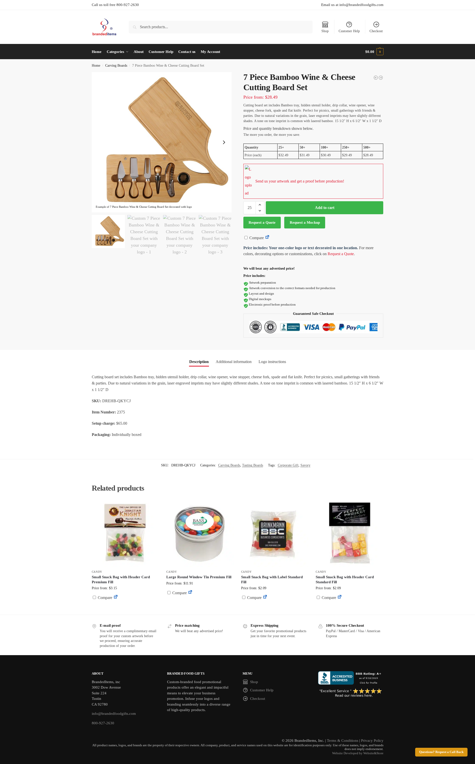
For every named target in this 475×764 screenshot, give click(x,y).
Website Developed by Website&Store (357, 753)
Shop (325, 31)
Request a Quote (262, 222)
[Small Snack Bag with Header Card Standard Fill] (349, 533)
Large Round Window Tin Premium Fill (198, 577)
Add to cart (324, 207)
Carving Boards (116, 65)
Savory (305, 465)
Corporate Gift (288, 465)
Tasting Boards (252, 465)
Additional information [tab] (234, 362)
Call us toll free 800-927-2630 (115, 5)
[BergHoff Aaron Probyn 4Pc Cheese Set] (375, 77)
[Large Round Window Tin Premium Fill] (200, 533)
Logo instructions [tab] (272, 362)
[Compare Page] (267, 238)
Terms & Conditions (342, 741)
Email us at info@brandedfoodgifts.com (352, 5)
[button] (374, 51)
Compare (256, 238)
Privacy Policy (372, 741)
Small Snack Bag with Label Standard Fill (272, 579)
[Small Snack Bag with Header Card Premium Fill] (125, 533)
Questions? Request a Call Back (441, 752)
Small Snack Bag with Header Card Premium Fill (121, 579)
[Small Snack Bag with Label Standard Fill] (274, 533)
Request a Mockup (305, 222)
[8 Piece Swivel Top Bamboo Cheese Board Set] (380, 77)
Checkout (376, 31)
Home (96, 65)
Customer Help (349, 31)
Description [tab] (199, 362)
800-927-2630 (103, 723)
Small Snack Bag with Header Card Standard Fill (345, 579)
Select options (125, 609)
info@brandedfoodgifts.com (114, 714)
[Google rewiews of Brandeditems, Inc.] (350, 693)
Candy (97, 571)
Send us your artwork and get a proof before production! (299, 181)
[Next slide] (224, 142)
